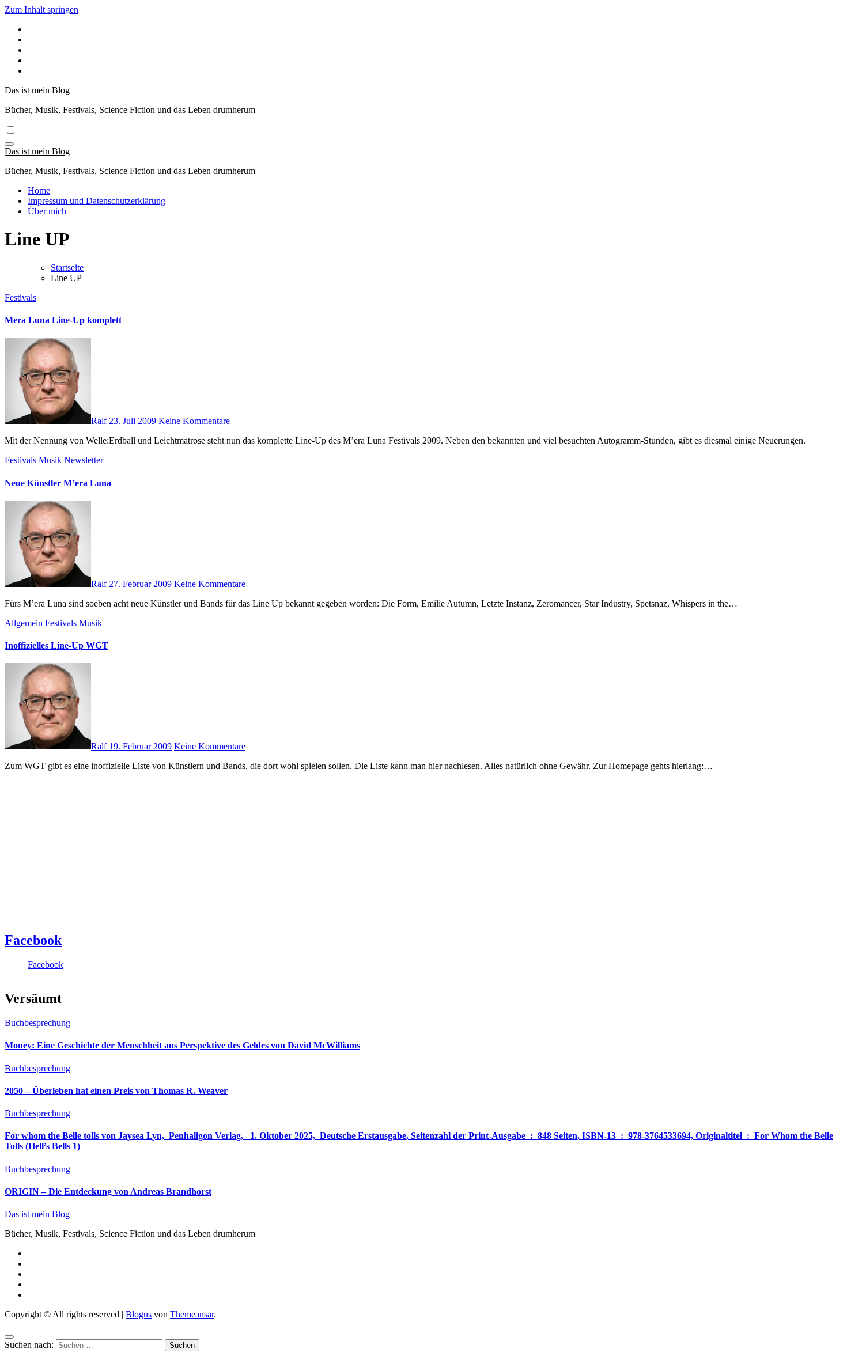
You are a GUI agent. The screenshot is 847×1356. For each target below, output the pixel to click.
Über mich (47, 211)
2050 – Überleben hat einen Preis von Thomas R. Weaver (116, 1091)
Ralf (100, 421)
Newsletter (83, 460)
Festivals (20, 297)
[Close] (9, 1337)
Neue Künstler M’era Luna (58, 483)
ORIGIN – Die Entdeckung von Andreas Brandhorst (108, 1191)
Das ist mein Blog (37, 90)
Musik (51, 460)
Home (39, 190)
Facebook (33, 940)
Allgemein (25, 623)
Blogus (139, 1314)
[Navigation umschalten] (9, 144)
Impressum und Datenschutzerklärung (96, 201)
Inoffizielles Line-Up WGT (56, 645)
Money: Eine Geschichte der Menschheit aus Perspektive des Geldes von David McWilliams (182, 1045)
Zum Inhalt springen (41, 9)
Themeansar (192, 1314)
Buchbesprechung (37, 1023)
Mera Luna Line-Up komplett (63, 320)
